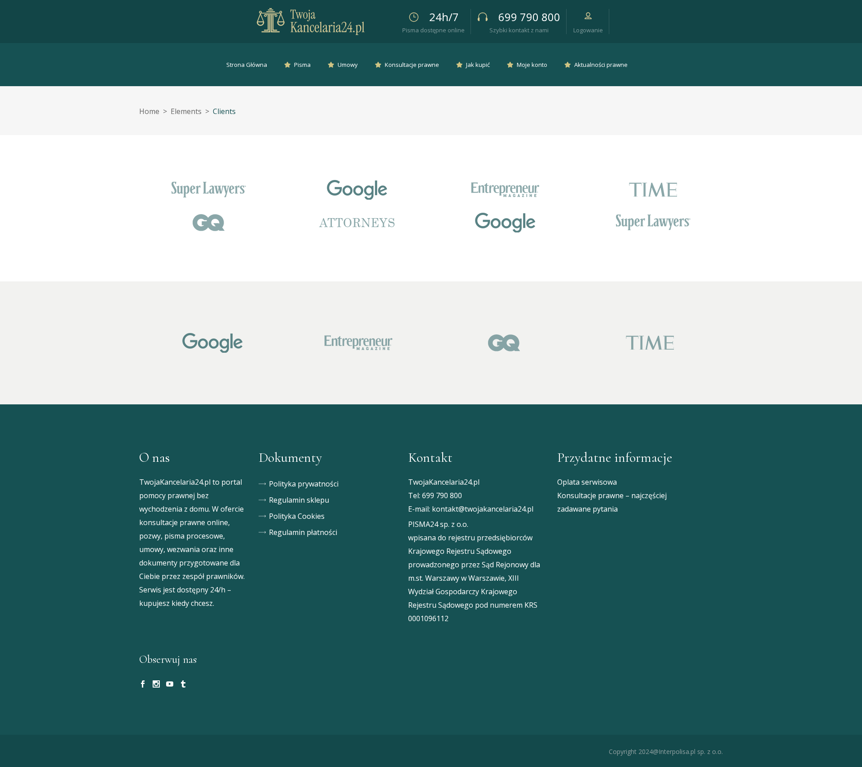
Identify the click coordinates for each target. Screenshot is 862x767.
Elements (186, 111)
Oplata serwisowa (587, 482)
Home (149, 111)
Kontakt (430, 457)
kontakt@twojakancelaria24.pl (482, 509)
